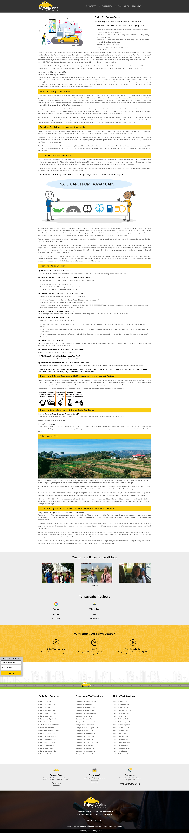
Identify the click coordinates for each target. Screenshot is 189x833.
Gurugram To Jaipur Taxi (85, 731)
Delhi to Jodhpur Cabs (46, 742)
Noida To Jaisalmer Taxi (121, 754)
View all (94, 586)
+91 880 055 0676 (104, 811)
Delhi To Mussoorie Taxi (47, 713)
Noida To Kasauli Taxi (121, 728)
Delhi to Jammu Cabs (46, 722)
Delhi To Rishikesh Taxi (46, 710)
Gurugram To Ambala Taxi (85, 722)
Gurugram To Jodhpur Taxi (85, 733)
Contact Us (118, 826)
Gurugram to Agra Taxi (84, 704)
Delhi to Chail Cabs (45, 754)
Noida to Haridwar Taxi (121, 704)
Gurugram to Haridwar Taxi (85, 707)
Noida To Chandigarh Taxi (122, 722)
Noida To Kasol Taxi (120, 731)
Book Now (136, 6)
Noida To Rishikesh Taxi (122, 710)
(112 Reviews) (94, 618)
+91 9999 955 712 (106, 6)
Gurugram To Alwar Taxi (84, 719)
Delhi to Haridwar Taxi (46, 704)
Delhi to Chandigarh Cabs (47, 719)
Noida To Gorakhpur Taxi (122, 725)
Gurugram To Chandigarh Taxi (87, 728)
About (69, 826)
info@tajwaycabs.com (98, 778)
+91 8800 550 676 (123, 6)
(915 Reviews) (56, 618)
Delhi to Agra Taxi (44, 701)
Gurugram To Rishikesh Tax (86, 713)
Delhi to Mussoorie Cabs (47, 751)
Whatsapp (92, 6)
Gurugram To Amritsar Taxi (85, 725)
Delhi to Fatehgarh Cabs (47, 739)
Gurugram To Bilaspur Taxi (85, 754)
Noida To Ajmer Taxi (120, 719)
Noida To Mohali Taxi (120, 739)
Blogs (91, 826)
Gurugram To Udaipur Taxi (85, 748)
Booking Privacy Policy (103, 826)
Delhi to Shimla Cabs (45, 748)
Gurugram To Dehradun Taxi (86, 701)
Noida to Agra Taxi (120, 701)
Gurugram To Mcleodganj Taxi (87, 742)
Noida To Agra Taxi (120, 716)
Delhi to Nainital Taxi (46, 707)
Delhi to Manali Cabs (45, 716)
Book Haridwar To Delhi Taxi (48, 725)
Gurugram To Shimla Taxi (85, 745)
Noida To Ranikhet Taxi (121, 742)
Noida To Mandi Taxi (120, 745)
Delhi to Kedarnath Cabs (47, 745)
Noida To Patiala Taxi (121, 713)
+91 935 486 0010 (104, 814)
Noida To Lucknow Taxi (121, 748)
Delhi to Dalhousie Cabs (47, 736)
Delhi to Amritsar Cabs (46, 733)
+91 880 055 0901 (85, 814)
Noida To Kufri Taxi (120, 733)
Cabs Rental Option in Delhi (48, 731)
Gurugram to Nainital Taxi (85, 710)
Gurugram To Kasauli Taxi (85, 736)
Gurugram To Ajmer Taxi (84, 716)
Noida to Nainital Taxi (121, 707)
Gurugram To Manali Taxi (85, 739)
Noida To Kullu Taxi (120, 751)
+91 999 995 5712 (85, 811)
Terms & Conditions (80, 826)
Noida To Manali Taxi (120, 736)
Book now (56, 784)
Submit (11, 673)
